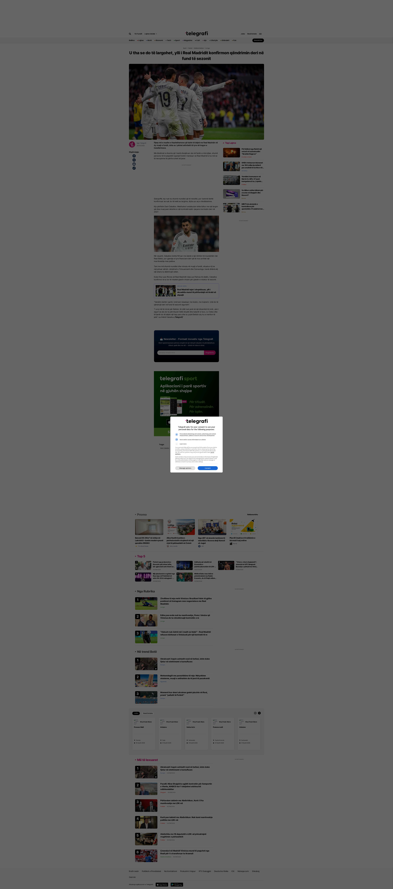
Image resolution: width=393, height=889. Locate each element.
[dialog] (196, 445)
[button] (196, 444)
